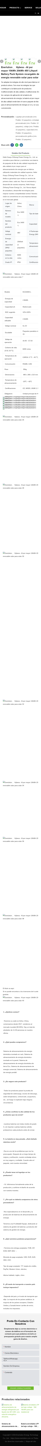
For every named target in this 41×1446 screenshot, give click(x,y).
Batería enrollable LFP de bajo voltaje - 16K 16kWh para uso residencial (30, 1425)
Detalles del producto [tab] (20, 153)
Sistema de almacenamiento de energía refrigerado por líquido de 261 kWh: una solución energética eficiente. (10, 1425)
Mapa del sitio (30, 1441)
